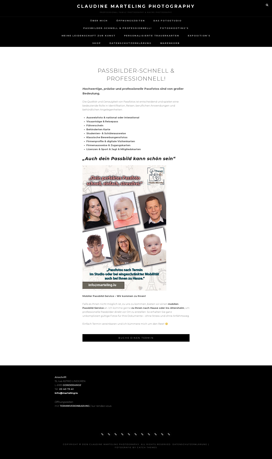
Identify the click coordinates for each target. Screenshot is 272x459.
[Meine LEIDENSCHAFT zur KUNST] (135, 434)
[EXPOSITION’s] (148, 434)
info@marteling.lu (66, 393)
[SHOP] (155, 434)
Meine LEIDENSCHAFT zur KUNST (89, 35)
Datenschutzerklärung (131, 43)
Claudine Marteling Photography (136, 6)
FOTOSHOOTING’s (174, 28)
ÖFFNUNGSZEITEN (130, 20)
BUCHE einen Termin (136, 338)
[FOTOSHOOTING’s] (128, 434)
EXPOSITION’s (199, 35)
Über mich (99, 20)
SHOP (96, 43)
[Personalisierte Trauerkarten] (142, 434)
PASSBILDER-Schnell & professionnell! (117, 28)
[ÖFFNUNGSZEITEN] (108, 434)
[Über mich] (102, 434)
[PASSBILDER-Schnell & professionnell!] (122, 434)
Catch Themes (147, 447)
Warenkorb (170, 43)
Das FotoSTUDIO (167, 20)
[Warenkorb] (168, 434)
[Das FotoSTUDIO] (115, 434)
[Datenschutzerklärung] (162, 434)
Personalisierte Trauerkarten (151, 35)
